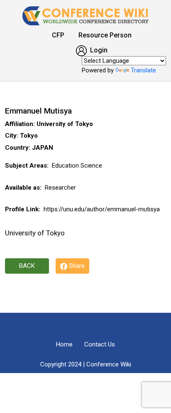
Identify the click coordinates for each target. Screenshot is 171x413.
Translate (143, 70)
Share (76, 266)
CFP (58, 35)
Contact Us (99, 344)
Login (97, 50)
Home (64, 344)
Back (27, 266)
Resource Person (105, 35)
